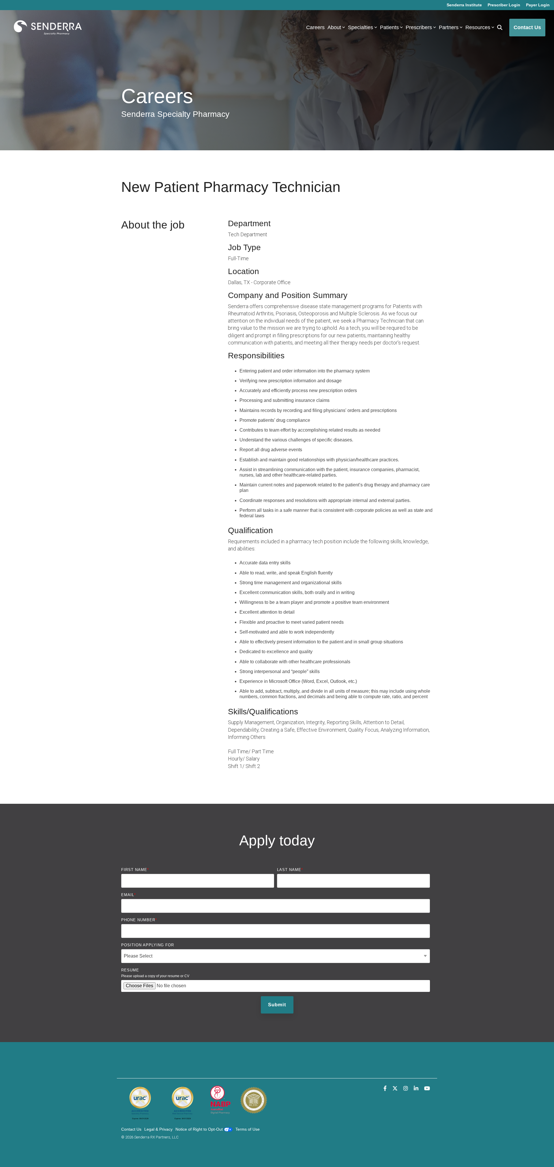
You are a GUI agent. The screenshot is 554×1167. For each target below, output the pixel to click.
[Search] (500, 27)
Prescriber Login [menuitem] (504, 5)
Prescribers (419, 27)
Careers (315, 27)
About (334, 27)
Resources (477, 27)
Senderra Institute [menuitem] (464, 5)
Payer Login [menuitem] (538, 5)
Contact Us (527, 27)
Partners (448, 27)
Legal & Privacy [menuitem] (158, 1129)
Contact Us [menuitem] (131, 1129)
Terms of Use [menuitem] (247, 1129)
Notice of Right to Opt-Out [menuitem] (199, 1129)
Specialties (360, 27)
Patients (389, 27)
